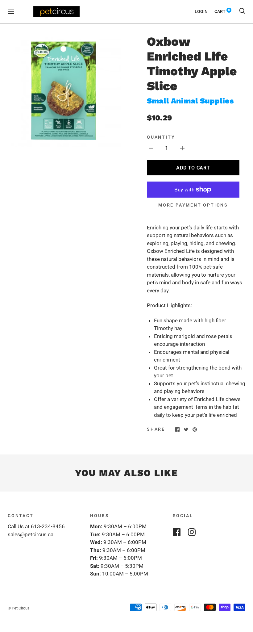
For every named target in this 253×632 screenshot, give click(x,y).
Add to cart (193, 168)
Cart (222, 11)
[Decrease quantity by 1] (151, 148)
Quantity (161, 137)
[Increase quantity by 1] (182, 148)
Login (201, 11)
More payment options (193, 205)
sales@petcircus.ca (30, 534)
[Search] (242, 11)
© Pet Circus (19, 608)
